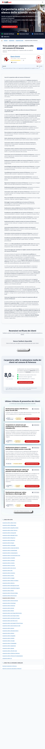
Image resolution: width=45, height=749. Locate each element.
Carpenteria (11, 40)
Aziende (5, 40)
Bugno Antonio (15, 56)
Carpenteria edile (19, 40)
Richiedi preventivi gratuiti (9, 26)
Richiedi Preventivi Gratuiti (32, 418)
